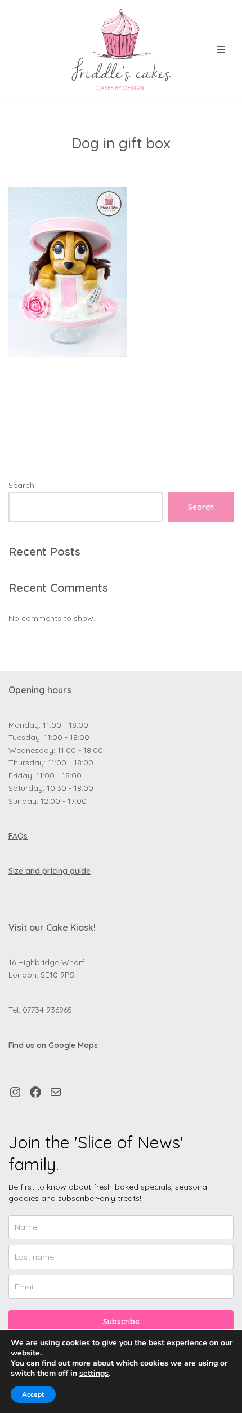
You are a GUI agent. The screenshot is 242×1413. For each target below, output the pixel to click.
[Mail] (55, 1092)
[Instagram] (15, 1092)
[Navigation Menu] (221, 50)
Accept (33, 1394)
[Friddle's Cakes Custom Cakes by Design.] (121, 49)
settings (94, 1373)
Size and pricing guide (49, 871)
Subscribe (121, 1322)
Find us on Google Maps (53, 1045)
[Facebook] (35, 1092)
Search (21, 485)
